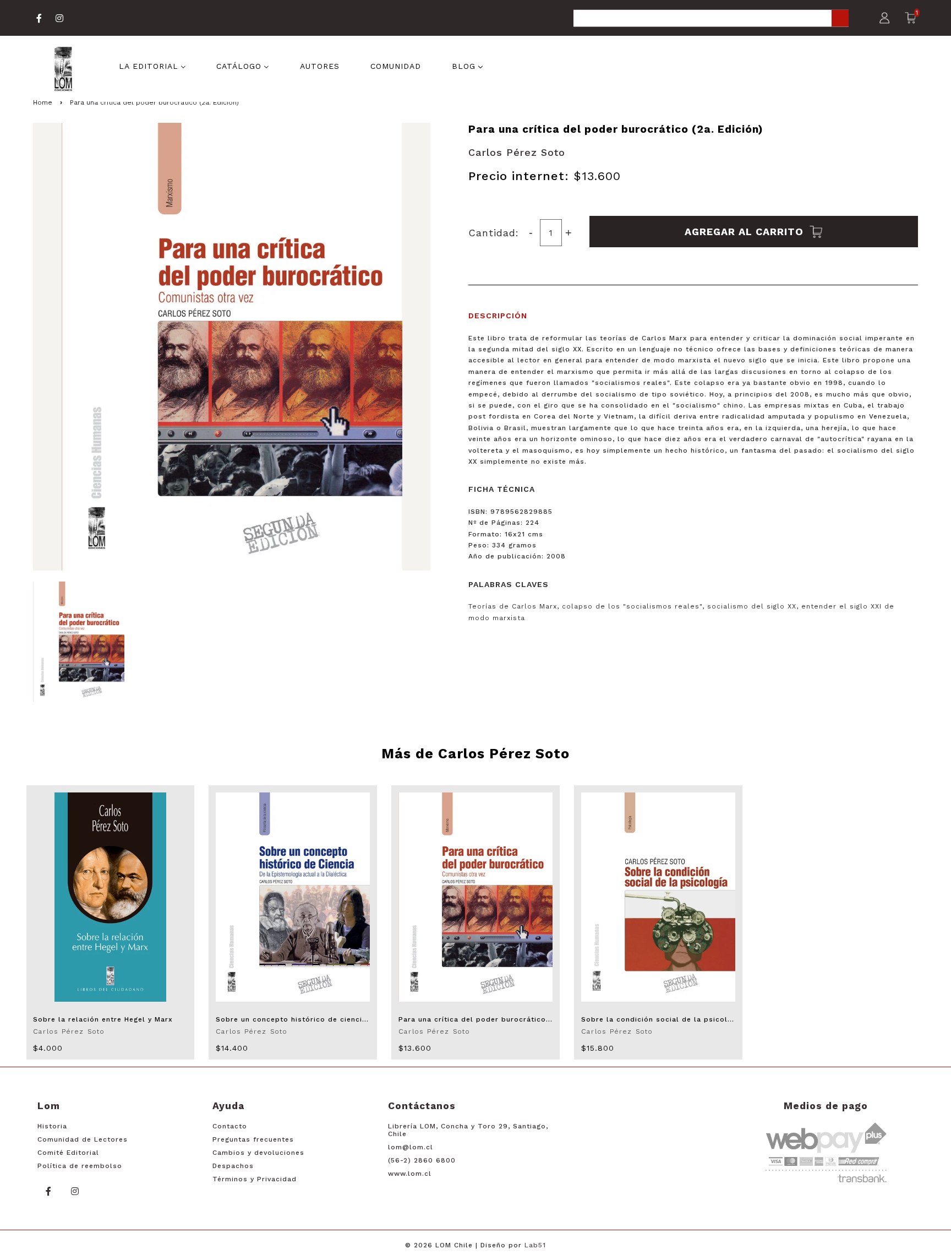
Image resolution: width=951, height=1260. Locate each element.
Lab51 (535, 1245)
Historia (52, 1126)
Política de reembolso (79, 1166)
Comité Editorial (68, 1152)
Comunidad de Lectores (82, 1139)
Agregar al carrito (746, 231)
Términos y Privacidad (254, 1179)
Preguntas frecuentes (253, 1139)
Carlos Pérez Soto (516, 152)
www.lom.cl (409, 1173)
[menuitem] (152, 65)
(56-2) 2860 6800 (422, 1160)
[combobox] (711, 19)
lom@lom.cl (410, 1147)
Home (42, 102)
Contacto (229, 1126)
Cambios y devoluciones (258, 1152)
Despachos (233, 1166)
